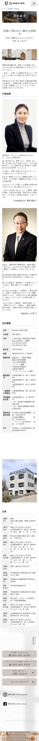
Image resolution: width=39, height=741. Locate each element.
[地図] (27, 341)
